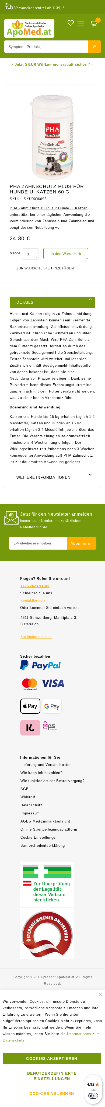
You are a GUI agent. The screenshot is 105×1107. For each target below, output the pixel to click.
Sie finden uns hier (36, 637)
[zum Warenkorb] (94, 24)
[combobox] (52, 46)
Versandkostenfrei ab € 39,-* (39, 8)
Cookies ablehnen (52, 1093)
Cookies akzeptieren (52, 1058)
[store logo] (29, 28)
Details (24, 302)
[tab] (52, 302)
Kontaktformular (33, 600)
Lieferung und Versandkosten (46, 765)
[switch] (93, 1096)
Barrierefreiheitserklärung (42, 846)
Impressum (30, 813)
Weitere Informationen (43, 477)
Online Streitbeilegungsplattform (48, 829)
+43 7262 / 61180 (35, 586)
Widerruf (27, 797)
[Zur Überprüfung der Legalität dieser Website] (47, 865)
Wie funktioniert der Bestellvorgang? (52, 781)
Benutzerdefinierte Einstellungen (51, 1076)
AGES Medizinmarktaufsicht (45, 821)
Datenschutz (31, 805)
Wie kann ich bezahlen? (41, 773)
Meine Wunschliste (70, 22)
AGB (24, 789)
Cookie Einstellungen (39, 837)
